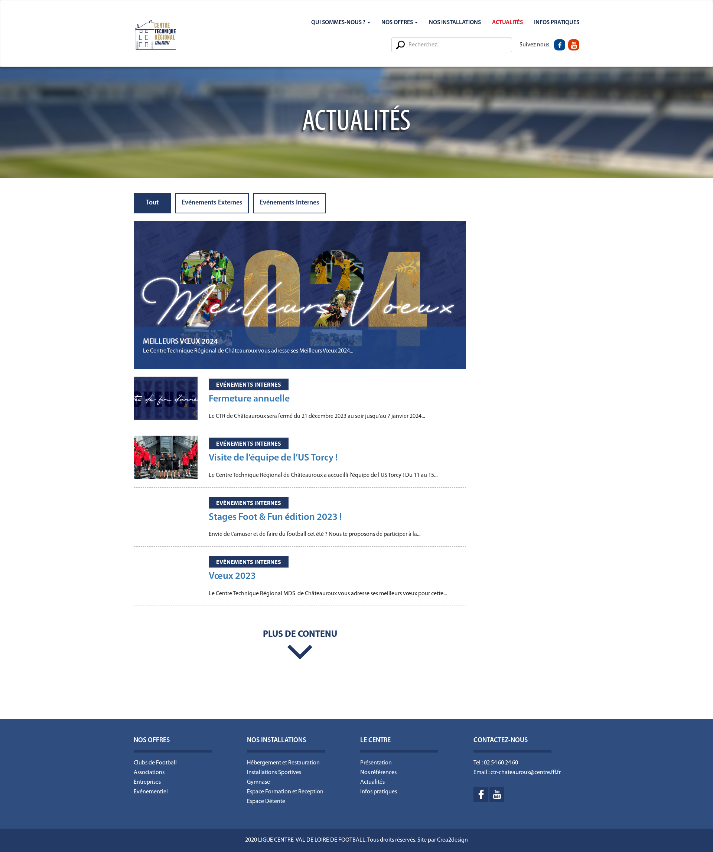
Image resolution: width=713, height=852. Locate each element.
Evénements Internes (248, 385)
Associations (149, 773)
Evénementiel (151, 792)
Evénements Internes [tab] (289, 203)
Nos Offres (397, 23)
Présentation (376, 763)
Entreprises (147, 782)
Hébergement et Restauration (283, 763)
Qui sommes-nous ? (339, 23)
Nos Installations (455, 23)
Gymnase (258, 782)
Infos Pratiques (556, 23)
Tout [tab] (152, 203)
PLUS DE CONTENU (300, 634)
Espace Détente (266, 802)
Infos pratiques (378, 792)
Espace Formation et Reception (285, 792)
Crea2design (452, 840)
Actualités (507, 23)
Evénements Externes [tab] (212, 203)
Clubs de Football (155, 763)
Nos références (378, 773)
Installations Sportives (274, 773)
